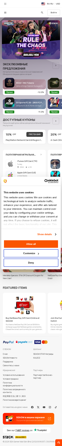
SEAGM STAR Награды (43, 354)
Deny (31, 262)
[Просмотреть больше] (41, 154)
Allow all (31, 244)
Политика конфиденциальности (13, 384)
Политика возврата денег (14, 400)
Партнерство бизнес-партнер (43, 376)
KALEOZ (36, 357)
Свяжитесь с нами (11, 365)
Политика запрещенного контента (14, 391)
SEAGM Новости (10, 357)
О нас (5, 354)
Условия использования (13, 375)
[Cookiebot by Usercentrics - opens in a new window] (44, 181)
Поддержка (8, 361)
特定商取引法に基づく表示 (14, 396)
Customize (29, 253)
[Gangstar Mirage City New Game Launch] (31, 39)
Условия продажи (10, 379)
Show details (44, 234)
